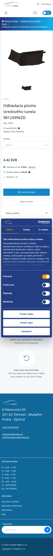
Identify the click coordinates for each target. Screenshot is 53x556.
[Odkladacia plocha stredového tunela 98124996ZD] (26, 57)
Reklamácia (7, 510)
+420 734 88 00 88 (10, 427)
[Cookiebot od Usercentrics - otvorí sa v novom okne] (38, 222)
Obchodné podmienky (12, 505)
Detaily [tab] (26, 229)
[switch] (46, 285)
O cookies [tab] (43, 229)
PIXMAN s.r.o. (19, 549)
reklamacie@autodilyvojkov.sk (15, 437)
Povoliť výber (26, 323)
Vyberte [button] (9, 145)
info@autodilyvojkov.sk (12, 434)
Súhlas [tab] (9, 229)
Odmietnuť (26, 331)
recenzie (34, 343)
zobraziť (31, 167)
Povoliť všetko (26, 314)
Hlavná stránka (11, 21)
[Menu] (6, 13)
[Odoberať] (47, 530)
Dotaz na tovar (26, 201)
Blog (4, 514)
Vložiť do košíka (28, 192)
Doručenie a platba (10, 501)
